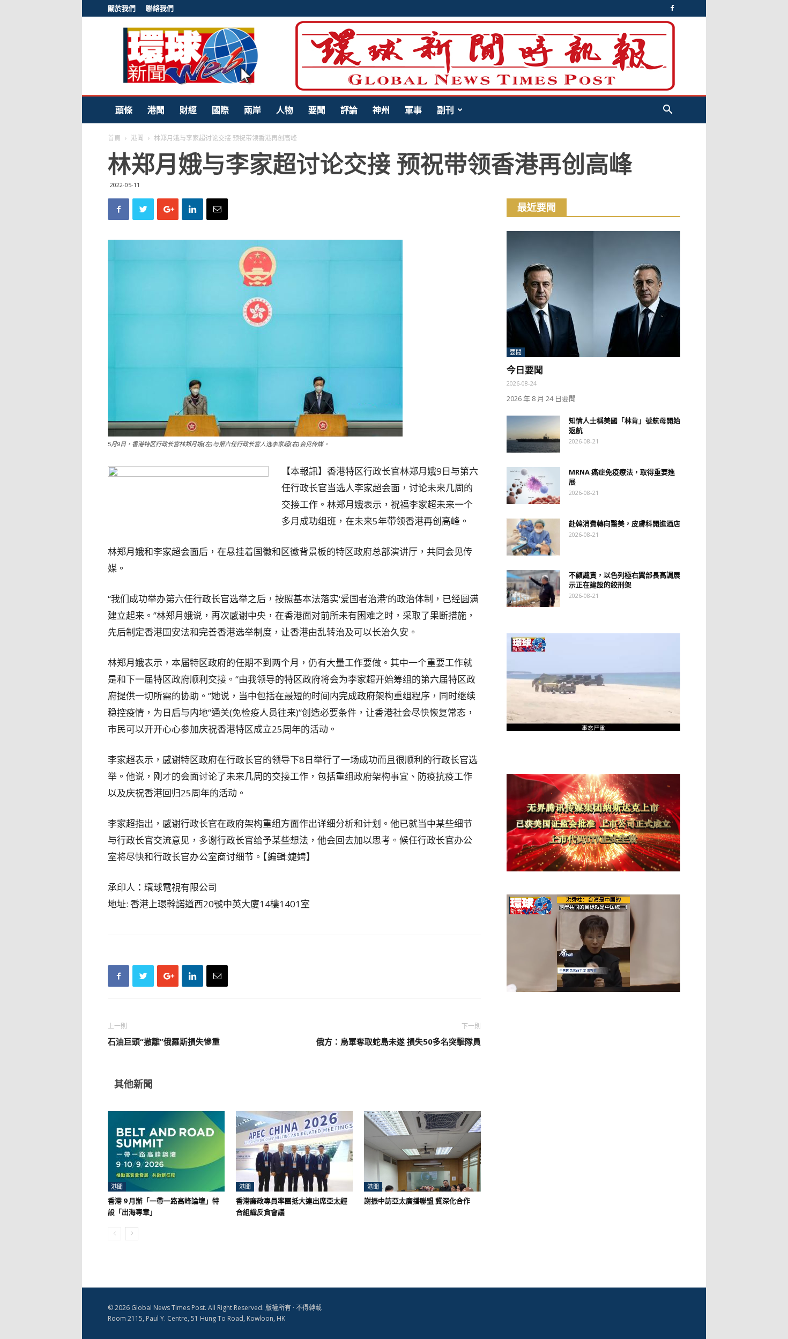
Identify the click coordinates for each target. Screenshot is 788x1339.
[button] (667, 111)
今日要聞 (525, 370)
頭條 (123, 110)
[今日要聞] (593, 294)
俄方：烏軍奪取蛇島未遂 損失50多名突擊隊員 (398, 1041)
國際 (220, 110)
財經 (188, 110)
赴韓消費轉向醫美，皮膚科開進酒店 (624, 523)
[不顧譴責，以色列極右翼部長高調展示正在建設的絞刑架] (533, 588)
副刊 (445, 110)
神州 (381, 110)
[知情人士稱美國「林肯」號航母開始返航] (533, 434)
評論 (349, 110)
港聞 (156, 110)
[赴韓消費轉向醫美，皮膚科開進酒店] (533, 537)
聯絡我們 (160, 8)
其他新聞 (133, 1083)
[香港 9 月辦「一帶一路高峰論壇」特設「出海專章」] (166, 1151)
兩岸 (252, 110)
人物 (284, 110)
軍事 (413, 110)
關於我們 (122, 8)
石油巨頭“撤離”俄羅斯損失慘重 (164, 1041)
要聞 (316, 110)
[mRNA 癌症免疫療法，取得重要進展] (533, 485)
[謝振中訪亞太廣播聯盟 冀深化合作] (422, 1151)
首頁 (114, 138)
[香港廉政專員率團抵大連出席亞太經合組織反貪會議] (294, 1151)
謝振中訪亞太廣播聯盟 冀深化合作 (417, 1200)
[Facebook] (672, 8)
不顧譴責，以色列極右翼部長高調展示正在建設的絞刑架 (624, 579)
